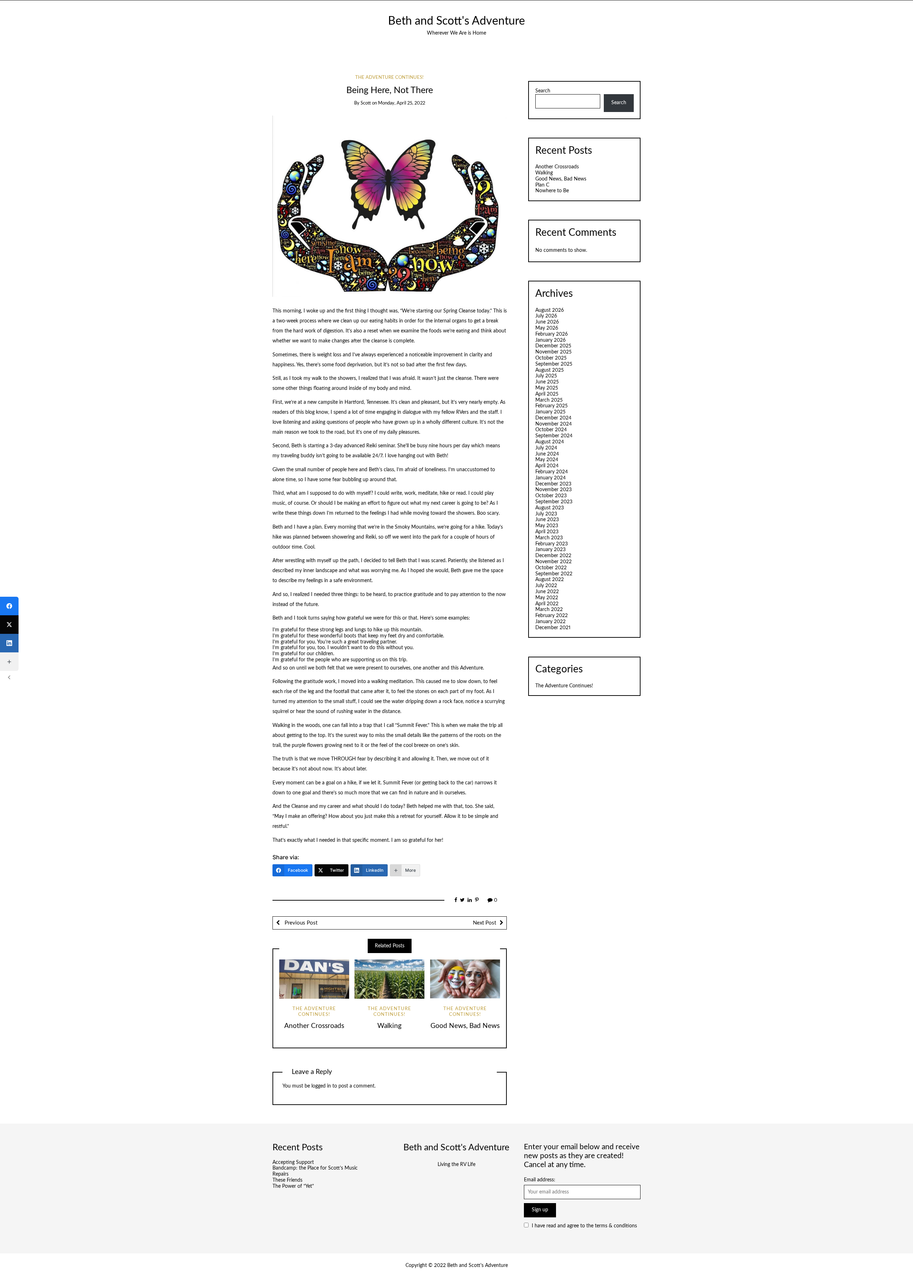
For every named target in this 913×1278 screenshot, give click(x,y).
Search (542, 90)
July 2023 (546, 513)
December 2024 (553, 418)
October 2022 (551, 567)
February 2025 (551, 405)
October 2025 (551, 358)
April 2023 (546, 531)
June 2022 (547, 591)
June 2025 (547, 382)
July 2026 (546, 316)
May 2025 (546, 388)
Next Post (484, 923)
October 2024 (551, 429)
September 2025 (553, 364)
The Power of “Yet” (293, 1186)
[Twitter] (9, 624)
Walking (389, 1026)
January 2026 (550, 340)
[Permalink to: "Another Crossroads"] (314, 979)
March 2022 (549, 609)
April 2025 (546, 394)
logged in (321, 1086)
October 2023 (551, 495)
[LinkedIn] (9, 643)
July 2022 (546, 585)
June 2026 (547, 322)
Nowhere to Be (552, 190)
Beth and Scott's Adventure (456, 21)
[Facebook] (9, 606)
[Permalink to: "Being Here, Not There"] (389, 206)
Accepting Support (293, 1162)
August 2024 (549, 441)
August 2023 (549, 507)
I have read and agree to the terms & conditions (584, 1225)
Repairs (280, 1174)
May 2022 (546, 597)
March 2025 (549, 400)
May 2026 (546, 328)
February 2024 (551, 471)
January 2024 (550, 477)
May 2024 (546, 459)
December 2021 (553, 627)
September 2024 (553, 435)
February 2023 (551, 543)
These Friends (287, 1180)
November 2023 (553, 489)
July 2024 (546, 447)
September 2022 (553, 573)
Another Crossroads (314, 1026)
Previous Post (300, 923)
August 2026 (549, 310)
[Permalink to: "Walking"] (389, 979)
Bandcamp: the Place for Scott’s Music (315, 1168)
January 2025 (550, 411)
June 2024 (547, 454)
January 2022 (550, 621)
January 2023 (550, 549)
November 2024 (553, 424)
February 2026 (551, 334)
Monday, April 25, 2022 (401, 103)
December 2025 (553, 345)
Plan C (542, 185)
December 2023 (553, 484)
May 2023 (546, 525)
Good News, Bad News (465, 1026)
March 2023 (549, 537)
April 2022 (546, 603)
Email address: (539, 1179)
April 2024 (546, 465)
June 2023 (547, 519)
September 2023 (553, 501)
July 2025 (546, 375)
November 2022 (553, 561)
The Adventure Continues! (389, 77)
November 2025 (553, 352)
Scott (366, 103)
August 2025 (549, 370)
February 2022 (551, 615)
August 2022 (549, 579)
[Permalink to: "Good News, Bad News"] (465, 979)
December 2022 (553, 555)
